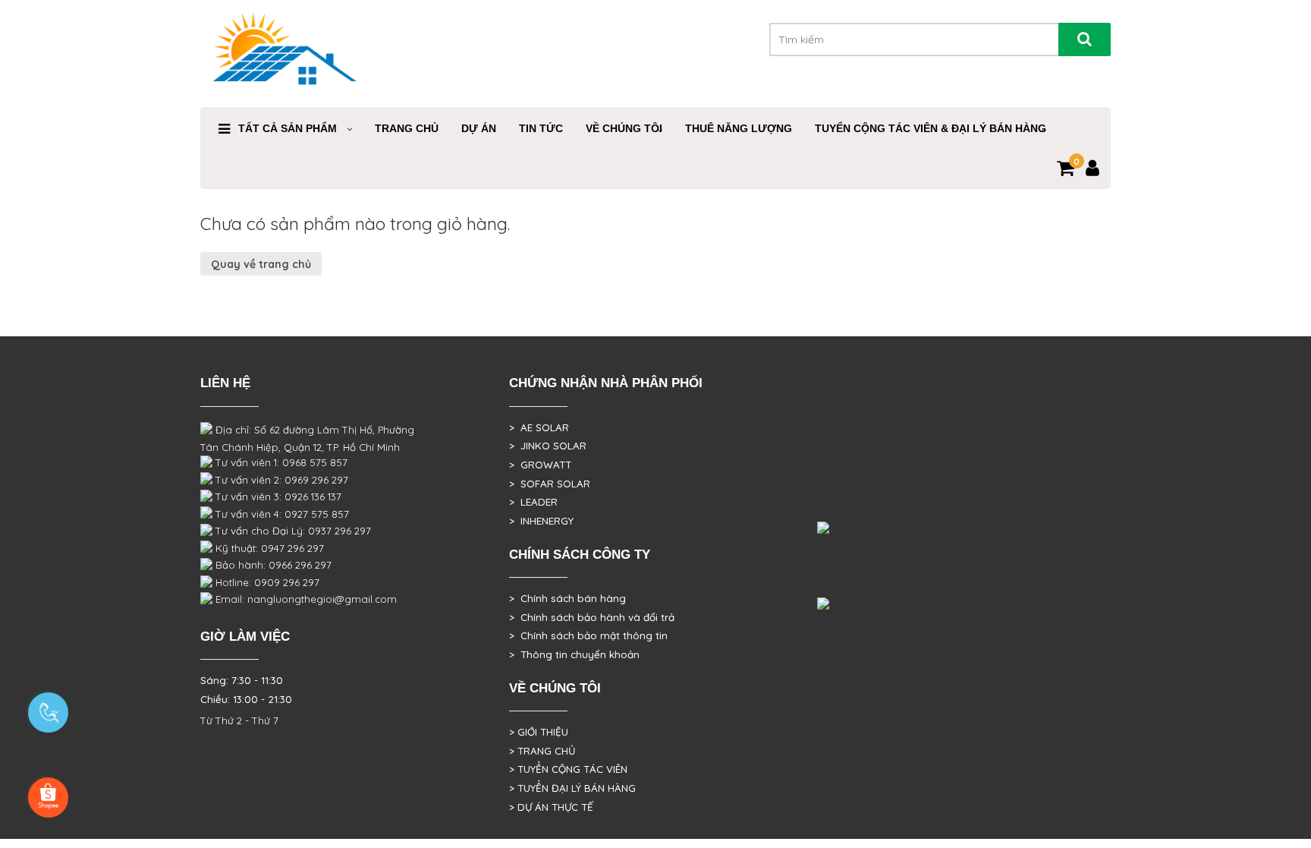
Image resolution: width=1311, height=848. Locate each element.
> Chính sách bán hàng (567, 598)
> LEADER (533, 502)
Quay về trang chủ (261, 264)
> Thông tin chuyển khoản (574, 654)
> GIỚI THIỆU (538, 732)
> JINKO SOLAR (547, 446)
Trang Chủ (407, 128)
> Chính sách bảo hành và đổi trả (591, 617)
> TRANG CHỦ (542, 751)
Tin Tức (541, 128)
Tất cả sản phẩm (287, 128)
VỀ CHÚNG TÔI (624, 128)
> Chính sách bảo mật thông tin (588, 635)
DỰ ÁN (478, 128)
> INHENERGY (541, 521)
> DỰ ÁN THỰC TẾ (551, 807)
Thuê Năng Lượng (738, 128)
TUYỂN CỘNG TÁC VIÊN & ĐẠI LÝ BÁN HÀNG (930, 128)
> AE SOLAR (539, 427)
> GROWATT (540, 465)
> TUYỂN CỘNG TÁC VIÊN (568, 769)
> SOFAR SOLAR (549, 484)
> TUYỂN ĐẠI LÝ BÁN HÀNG (572, 788)
